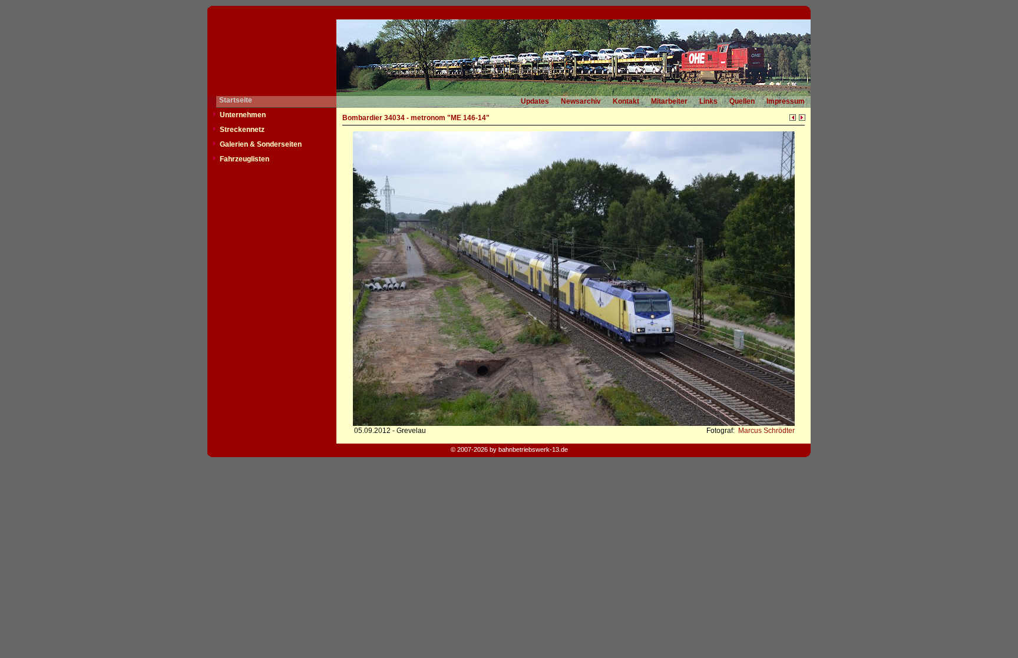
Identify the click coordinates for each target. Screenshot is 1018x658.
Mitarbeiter (669, 101)
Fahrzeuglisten (244, 159)
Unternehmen (243, 115)
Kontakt (626, 101)
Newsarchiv (581, 101)
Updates (535, 101)
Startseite (235, 100)
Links (708, 101)
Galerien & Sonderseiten (261, 144)
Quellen (742, 101)
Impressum (785, 101)
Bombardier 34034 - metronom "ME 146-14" (416, 118)
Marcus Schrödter (765, 430)
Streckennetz (242, 129)
